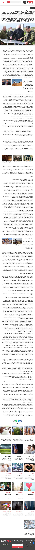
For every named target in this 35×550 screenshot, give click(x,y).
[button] (3, 2)
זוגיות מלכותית (8, 492)
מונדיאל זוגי (9, 454)
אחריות (33, 473)
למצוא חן (21, 454)
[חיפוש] (8, 2)
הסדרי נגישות (29, 545)
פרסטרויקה (32, 511)
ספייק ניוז (21, 473)
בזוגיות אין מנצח (8, 473)
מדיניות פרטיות (29, 546)
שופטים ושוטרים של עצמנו (7, 511)
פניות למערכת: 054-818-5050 (5, 544)
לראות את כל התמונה (19, 511)
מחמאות (32, 492)
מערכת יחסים (20, 492)
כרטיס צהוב (32, 454)
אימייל (22, 543)
